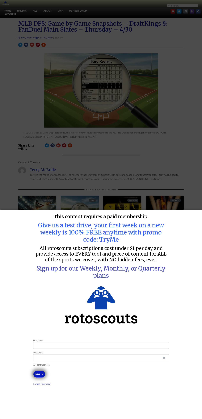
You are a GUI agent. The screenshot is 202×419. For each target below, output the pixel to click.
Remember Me (42, 365)
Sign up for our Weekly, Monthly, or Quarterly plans (101, 272)
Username (38, 340)
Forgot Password (41, 384)
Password (38, 352)
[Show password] (164, 357)
